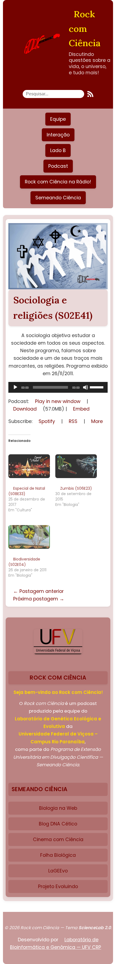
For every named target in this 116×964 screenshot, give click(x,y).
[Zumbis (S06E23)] (76, 466)
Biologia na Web (58, 808)
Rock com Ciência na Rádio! (58, 182)
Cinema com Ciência (58, 839)
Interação (58, 135)
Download (25, 409)
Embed (81, 409)
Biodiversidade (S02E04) (24, 561)
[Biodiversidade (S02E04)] (29, 537)
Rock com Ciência (85, 28)
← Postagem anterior (38, 591)
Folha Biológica (58, 855)
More (97, 421)
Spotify (47, 421)
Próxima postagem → (38, 599)
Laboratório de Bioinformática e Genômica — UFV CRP (55, 943)
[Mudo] (85, 387)
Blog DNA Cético (58, 824)
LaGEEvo (58, 871)
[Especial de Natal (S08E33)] (29, 466)
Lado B (58, 150)
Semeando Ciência (58, 197)
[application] (58, 387)
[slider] (97, 387)
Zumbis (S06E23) (76, 488)
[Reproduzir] (15, 387)
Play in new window (57, 401)
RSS (73, 421)
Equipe (58, 119)
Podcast (58, 166)
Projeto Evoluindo (58, 886)
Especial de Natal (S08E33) (26, 491)
